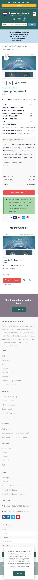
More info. (25, 567)
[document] (19, 290)
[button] (31, 550)
